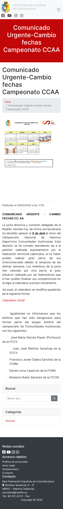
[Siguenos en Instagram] (16, 15)
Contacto (7, 472)
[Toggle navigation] (58, 10)
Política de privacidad (15, 461)
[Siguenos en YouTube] (9, 15)
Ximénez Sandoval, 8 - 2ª (19, 485)
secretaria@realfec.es (14, 492)
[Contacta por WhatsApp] (22, 15)
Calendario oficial (13, 300)
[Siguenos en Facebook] (3, 15)
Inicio (8, 101)
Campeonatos (10, 469)
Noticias (10, 420)
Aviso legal (8, 465)
